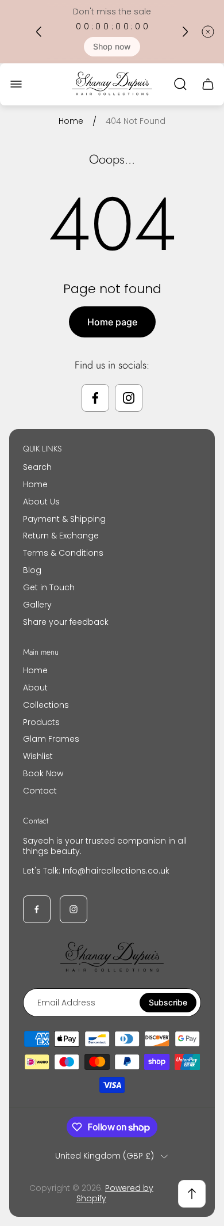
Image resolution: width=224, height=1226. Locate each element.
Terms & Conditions (63, 553)
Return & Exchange (61, 535)
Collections (46, 705)
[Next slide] (185, 32)
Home (71, 121)
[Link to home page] (112, 958)
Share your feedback (66, 622)
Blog (32, 570)
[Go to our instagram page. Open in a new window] (128, 398)
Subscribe (168, 1002)
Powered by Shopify (114, 1193)
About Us (41, 501)
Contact (40, 790)
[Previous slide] (39, 32)
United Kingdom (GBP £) (104, 1156)
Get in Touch (49, 587)
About (35, 687)
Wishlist (38, 756)
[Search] (180, 84)
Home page (112, 322)
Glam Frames (51, 739)
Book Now (43, 773)
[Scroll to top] (192, 1194)
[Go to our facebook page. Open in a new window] (95, 398)
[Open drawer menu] (16, 84)
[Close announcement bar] (208, 32)
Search (37, 467)
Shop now (112, 46)
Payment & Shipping (64, 519)
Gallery (37, 604)
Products (41, 722)
